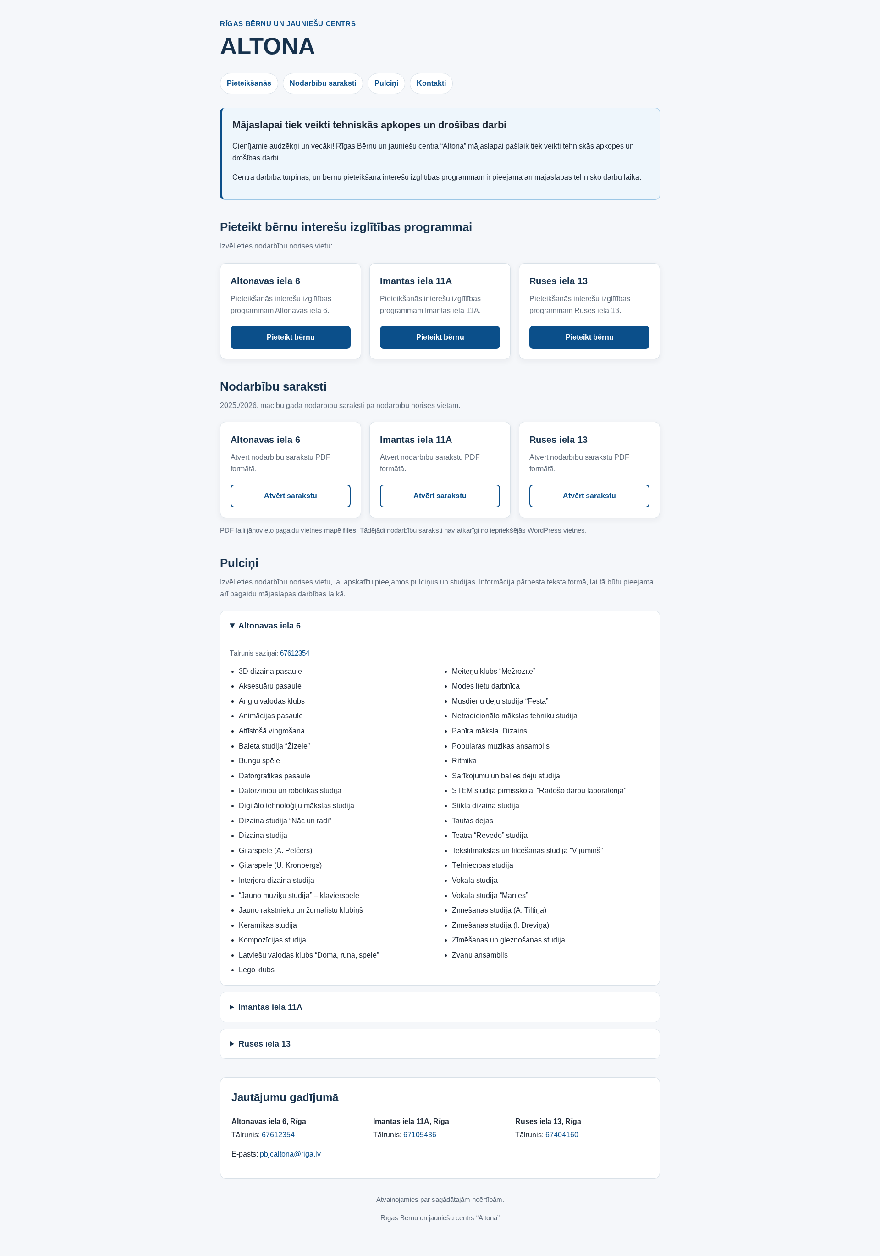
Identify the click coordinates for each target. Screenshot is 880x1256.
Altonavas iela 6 (269, 625)
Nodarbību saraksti (323, 83)
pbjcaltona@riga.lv (290, 1154)
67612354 (294, 653)
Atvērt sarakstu (290, 496)
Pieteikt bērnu (291, 337)
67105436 (419, 1135)
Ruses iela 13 (264, 1043)
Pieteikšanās (249, 83)
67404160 (561, 1135)
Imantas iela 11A (270, 1007)
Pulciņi (386, 83)
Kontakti (431, 83)
